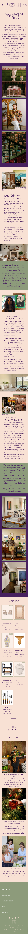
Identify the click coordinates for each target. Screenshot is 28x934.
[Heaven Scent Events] (14, 851)
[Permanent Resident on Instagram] (18, 918)
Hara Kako (12, 430)
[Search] (23, 5)
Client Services (6, 889)
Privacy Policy (18, 926)
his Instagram (19, 54)
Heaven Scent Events (14, 869)
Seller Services (6, 895)
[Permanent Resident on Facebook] (9, 918)
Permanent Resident (7, 901)
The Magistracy (19, 443)
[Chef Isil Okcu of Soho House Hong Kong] (14, 757)
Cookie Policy (13, 928)
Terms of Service (9, 926)
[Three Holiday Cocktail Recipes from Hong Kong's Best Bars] (14, 804)
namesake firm (8, 29)
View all (13, 718)
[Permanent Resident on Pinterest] (15, 918)
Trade (3, 907)
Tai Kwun (16, 445)
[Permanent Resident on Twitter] (12, 918)
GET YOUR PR (5, 913)
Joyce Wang (20, 458)
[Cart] (26, 5)
